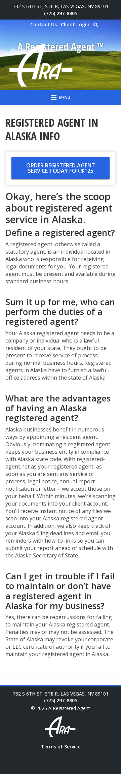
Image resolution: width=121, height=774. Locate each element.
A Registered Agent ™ (60, 46)
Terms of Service (60, 746)
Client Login (75, 24)
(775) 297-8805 (60, 13)
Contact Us (43, 24)
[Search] (95, 24)
